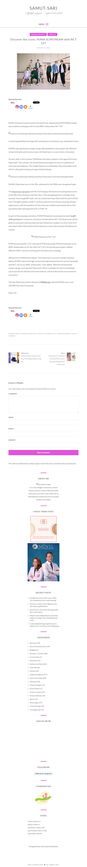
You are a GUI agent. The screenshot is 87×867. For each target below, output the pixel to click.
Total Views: (32, 834)
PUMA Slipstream (64, 333)
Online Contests (36, 692)
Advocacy (33, 643)
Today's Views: (33, 824)
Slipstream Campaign (21, 191)
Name (11, 417)
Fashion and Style (38, 34)
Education (33, 660)
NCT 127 (54, 333)
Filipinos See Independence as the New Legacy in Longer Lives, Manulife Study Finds (44, 618)
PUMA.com (45, 282)
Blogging (33, 650)
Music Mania (34, 689)
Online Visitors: (33, 821)
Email (11, 429)
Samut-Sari (43, 8)
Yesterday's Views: (35, 827)
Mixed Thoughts (36, 685)
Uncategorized (35, 710)
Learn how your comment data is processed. (58, 463)
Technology (34, 703)
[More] (25, 105)
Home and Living (36, 678)
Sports (32, 699)
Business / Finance (36, 653)
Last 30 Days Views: (35, 831)
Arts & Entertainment (37, 646)
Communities (35, 657)
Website (11, 440)
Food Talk (33, 667)
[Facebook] (21, 105)
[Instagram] (17, 105)
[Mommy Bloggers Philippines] (43, 804)
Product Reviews (36, 696)
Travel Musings (35, 706)
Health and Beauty (36, 675)
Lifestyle (52, 34)
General (33, 671)
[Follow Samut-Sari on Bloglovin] (43, 774)
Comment (13, 394)
